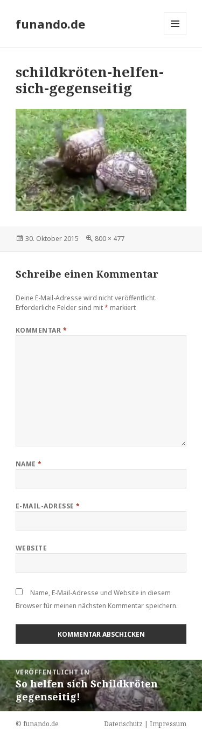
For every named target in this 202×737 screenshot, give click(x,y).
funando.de (50, 24)
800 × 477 (109, 238)
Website (31, 548)
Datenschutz (123, 723)
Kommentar (41, 330)
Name (29, 464)
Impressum (168, 723)
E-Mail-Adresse (48, 506)
